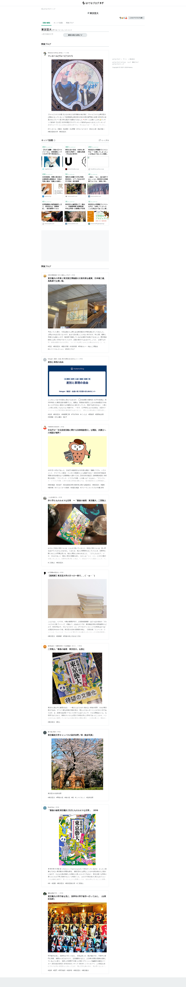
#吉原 (50, 414)
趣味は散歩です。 (53, 893)
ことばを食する (52, 497)
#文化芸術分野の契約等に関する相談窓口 (77, 485)
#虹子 (65, 417)
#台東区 (65, 129)
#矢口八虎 (92, 129)
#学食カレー (82, 346)
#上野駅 (72, 129)
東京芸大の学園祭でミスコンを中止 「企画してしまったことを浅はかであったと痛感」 (98, 206)
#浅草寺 (69, 970)
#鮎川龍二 (101, 129)
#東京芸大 (62, 132)
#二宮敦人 (51, 563)
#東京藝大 (85, 970)
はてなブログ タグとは (119, 62)
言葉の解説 (46, 23)
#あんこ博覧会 (93, 346)
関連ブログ (70, 23)
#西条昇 (91, 414)
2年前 (73, 275)
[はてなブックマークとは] (54, 140)
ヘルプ (129, 62)
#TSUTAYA (75, 414)
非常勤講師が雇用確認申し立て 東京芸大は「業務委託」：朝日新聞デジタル (52, 206)
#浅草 (50, 970)
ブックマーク (47, 147)
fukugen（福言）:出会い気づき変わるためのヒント (63, 359)
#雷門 (55, 970)
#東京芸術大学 (53, 132)
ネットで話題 (58, 23)
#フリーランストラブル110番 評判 (92, 488)
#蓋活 (60, 129)
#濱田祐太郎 (99, 414)
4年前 (60, 497)
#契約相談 (51, 485)
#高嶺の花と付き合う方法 (72, 636)
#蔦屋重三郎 (65, 414)
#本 (49, 883)
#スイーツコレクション (56, 349)
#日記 (50, 346)
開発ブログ (135, 62)
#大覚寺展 (73, 346)
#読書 (54, 883)
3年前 (62, 427)
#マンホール (52, 129)
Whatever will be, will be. (55, 53)
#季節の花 (59, 797)
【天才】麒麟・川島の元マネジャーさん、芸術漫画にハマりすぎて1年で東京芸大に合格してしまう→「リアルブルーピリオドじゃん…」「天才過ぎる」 (52, 152)
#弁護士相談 (75, 488)
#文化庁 (59, 485)
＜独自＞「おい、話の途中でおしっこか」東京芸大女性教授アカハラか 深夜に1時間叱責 (98, 179)
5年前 (80, 646)
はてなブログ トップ (49, 9)
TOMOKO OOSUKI (53, 427)
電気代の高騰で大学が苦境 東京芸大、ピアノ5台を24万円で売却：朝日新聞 (75, 179)
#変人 (58, 722)
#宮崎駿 (50, 417)
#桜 (72, 797)
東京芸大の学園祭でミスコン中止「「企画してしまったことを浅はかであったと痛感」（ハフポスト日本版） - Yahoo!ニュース (98, 152)
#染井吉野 (89, 797)
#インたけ (83, 414)
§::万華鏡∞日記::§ (53, 572)
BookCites (51, 807)
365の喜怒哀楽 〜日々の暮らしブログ (59, 275)
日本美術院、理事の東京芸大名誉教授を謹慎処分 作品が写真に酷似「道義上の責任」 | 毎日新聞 (52, 179)
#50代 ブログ (70, 349)
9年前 (57, 807)
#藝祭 (103, 485)
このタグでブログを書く (136, 18)
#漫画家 (59, 636)
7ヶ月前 (66, 53)
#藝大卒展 (64, 346)
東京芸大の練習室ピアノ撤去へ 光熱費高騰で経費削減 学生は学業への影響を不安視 (75, 206)
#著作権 (50, 488)
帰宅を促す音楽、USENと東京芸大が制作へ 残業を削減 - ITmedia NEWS (75, 152)
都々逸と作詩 (52, 732)
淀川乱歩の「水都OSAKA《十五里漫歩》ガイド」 (62, 646)
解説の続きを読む (74, 35)
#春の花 (67, 797)
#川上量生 (58, 417)
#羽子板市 (61, 970)
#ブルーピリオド (82, 129)
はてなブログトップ (118, 64)
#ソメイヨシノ (80, 797)
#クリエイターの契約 (62, 488)
